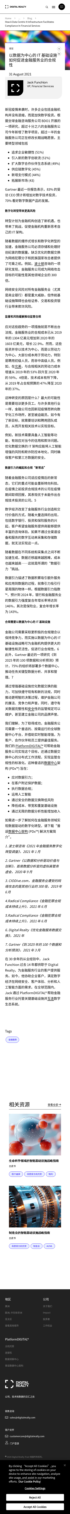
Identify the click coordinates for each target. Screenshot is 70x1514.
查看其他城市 (12, 1325)
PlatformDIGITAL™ (29, 745)
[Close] (64, 1465)
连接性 (8, 1352)
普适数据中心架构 (14, 1365)
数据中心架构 (18, 831)
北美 (18, 366)
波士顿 (39, 263)
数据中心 (50, 762)
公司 (46, 1299)
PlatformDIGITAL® (17, 1339)
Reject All (35, 1497)
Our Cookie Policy (29, 1481)
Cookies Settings (35, 1488)
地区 (8, 1299)
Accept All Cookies (35, 1507)
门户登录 (14, 1443)
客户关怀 (9, 1429)
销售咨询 (9, 1411)
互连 (50, 998)
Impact (46, 1312)
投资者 (46, 1319)
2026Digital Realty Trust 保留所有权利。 (25, 1456)
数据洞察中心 (12, 1359)
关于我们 (47, 1306)
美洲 (7, 1306)
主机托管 (9, 1346)
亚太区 (8, 1319)
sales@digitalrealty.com (22, 1417)
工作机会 (47, 1325)
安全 (31, 708)
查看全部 (53, 1105)
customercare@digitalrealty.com (27, 1436)
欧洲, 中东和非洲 (13, 1312)
